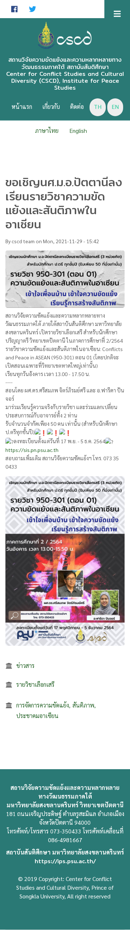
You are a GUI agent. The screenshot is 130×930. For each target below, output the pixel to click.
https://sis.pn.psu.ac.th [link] (31, 449)
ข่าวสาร (25, 665)
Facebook (14, 9)
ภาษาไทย (46, 130)
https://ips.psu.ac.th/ (65, 861)
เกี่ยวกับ (51, 106)
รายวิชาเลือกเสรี (35, 684)
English (78, 130)
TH (97, 106)
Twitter (32, 9)
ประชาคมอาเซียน (37, 715)
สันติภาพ (83, 705)
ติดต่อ (77, 106)
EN (115, 106)
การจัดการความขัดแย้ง (42, 705)
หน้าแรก (22, 106)
